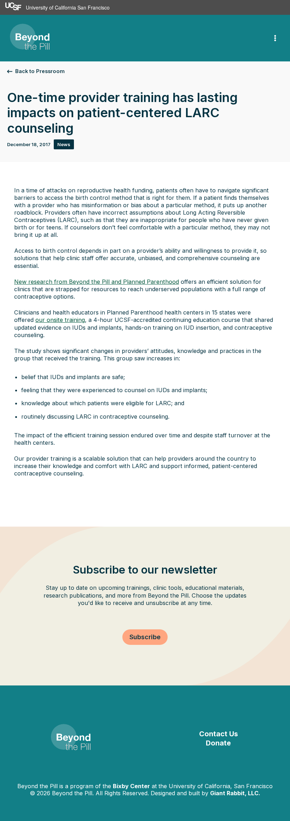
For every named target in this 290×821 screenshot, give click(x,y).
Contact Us (218, 734)
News (63, 144)
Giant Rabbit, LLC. (235, 793)
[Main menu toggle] (275, 38)
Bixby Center (131, 786)
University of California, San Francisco (221, 786)
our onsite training (60, 319)
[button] (36, 71)
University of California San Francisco (68, 7)
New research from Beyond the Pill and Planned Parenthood (96, 281)
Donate (218, 743)
